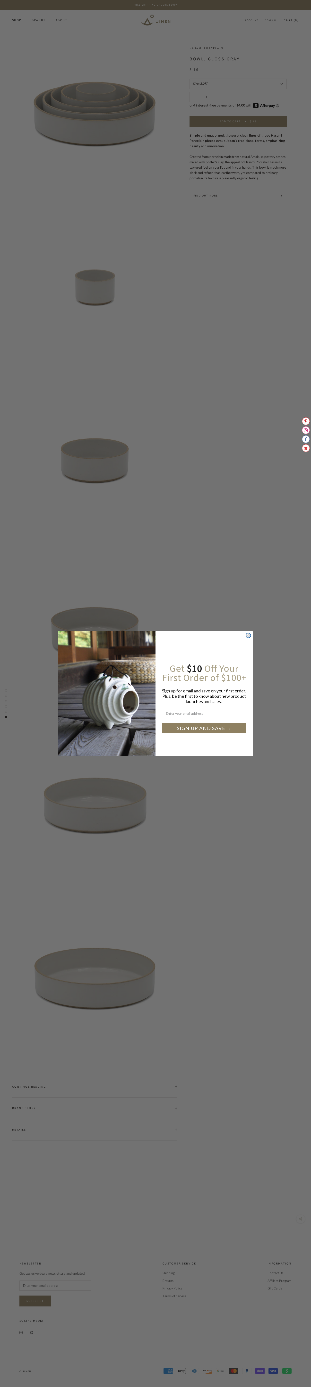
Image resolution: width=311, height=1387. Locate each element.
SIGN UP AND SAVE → (204, 728)
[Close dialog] (248, 635)
